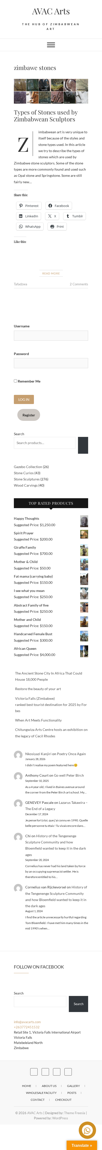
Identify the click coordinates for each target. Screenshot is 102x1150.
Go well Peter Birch (69, 775)
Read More (51, 273)
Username (21, 326)
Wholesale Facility (41, 1093)
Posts (71, 1093)
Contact (38, 1100)
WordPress (60, 1118)
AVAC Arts (51, 11)
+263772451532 (27, 1027)
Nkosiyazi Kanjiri (38, 754)
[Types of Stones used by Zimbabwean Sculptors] (51, 91)
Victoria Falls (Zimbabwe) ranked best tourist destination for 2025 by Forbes (51, 704)
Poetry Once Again (71, 754)
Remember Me (28, 381)
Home (26, 1086)
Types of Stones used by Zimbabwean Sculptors (45, 115)
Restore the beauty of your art (38, 689)
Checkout (63, 1100)
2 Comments (79, 284)
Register (29, 415)
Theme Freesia (74, 1113)
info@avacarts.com (27, 1022)
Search (19, 434)
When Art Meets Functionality (38, 720)
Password (21, 354)
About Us (49, 1086)
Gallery (73, 1086)
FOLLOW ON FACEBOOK (39, 967)
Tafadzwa (20, 284)
